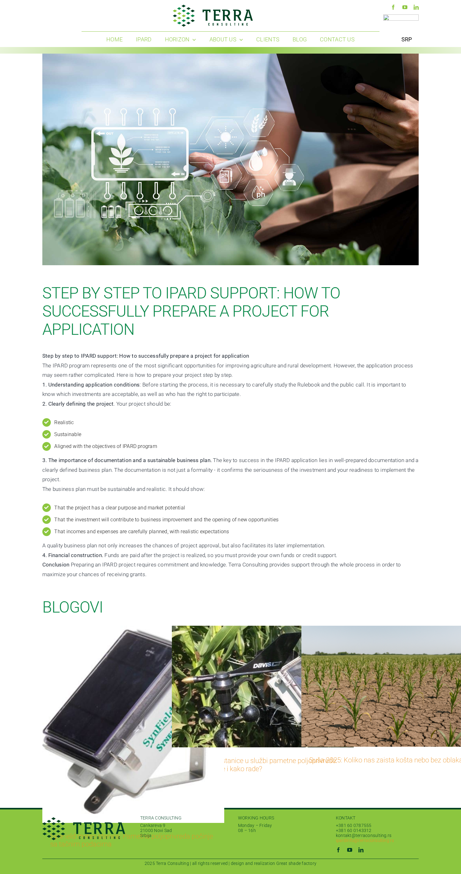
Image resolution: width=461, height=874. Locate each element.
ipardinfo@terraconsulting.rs (365, 840)
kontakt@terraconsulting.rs (363, 835)
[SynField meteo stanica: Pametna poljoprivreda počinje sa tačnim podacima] (133, 724)
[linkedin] (416, 7)
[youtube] (404, 7)
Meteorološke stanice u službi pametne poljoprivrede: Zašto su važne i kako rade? (258, 765)
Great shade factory (296, 863)
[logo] (213, 7)
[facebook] (393, 7)
